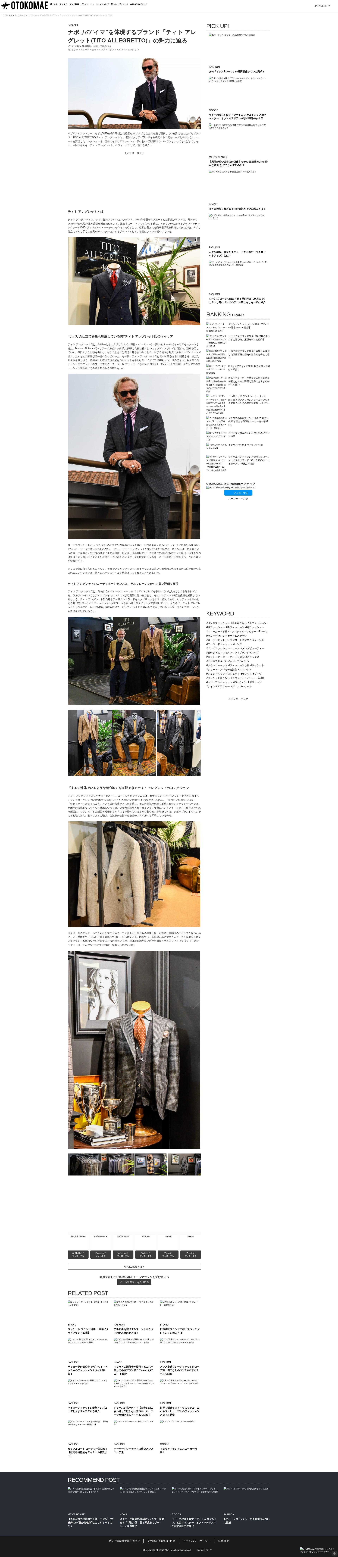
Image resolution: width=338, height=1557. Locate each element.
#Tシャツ (262, 631)
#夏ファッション (257, 623)
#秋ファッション (215, 627)
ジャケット (22, 15)
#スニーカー (213, 631)
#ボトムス (233, 635)
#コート (237, 640)
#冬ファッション (254, 627)
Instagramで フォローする (123, 1254)
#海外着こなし (239, 623)
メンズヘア (104, 4)
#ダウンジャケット (216, 665)
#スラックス (252, 656)
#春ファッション (235, 627)
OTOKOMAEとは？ (134, 1266)
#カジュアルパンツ (238, 661)
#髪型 (243, 635)
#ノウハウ (231, 652)
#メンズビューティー (252, 648)
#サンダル (246, 673)
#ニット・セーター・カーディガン (225, 656)
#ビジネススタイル (216, 661)
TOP (5, 15)
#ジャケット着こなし (218, 678)
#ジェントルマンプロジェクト (223, 673)
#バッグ (254, 652)
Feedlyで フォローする (190, 1254)
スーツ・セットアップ (93, 49)
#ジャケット (257, 665)
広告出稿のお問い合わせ (124, 1541)
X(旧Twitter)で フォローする (78, 1254)
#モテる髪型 (230, 669)
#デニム (247, 640)
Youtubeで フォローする (145, 1254)
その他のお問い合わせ (161, 1541)
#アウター (250, 631)
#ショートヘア (214, 669)
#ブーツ (257, 673)
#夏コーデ (212, 635)
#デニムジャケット (241, 686)
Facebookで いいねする (101, 1254)
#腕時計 (210, 652)
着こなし (54, 4)
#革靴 (224, 631)
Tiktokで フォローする (168, 1254)
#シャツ (222, 635)
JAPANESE (321, 6)
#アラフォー (223, 686)
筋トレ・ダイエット (120, 4)
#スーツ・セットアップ (219, 640)
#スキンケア (245, 669)
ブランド (84, 4)
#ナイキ (210, 686)
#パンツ (237, 644)
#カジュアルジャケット (219, 682)
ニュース (94, 4)
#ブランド (243, 652)
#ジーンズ (258, 640)
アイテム (63, 4)
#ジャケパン (240, 682)
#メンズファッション (218, 623)
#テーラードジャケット (219, 644)
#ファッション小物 (238, 665)
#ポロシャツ (255, 682)
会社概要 (223, 1541)
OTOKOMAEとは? (138, 4)
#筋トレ (220, 652)
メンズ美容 (74, 4)
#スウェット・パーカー (244, 678)
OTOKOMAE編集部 (81, 46)
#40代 (261, 678)
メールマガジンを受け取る (134, 1282)
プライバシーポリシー (197, 1541)
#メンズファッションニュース (223, 648)
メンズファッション (128, 49)
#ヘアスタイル (236, 631)
